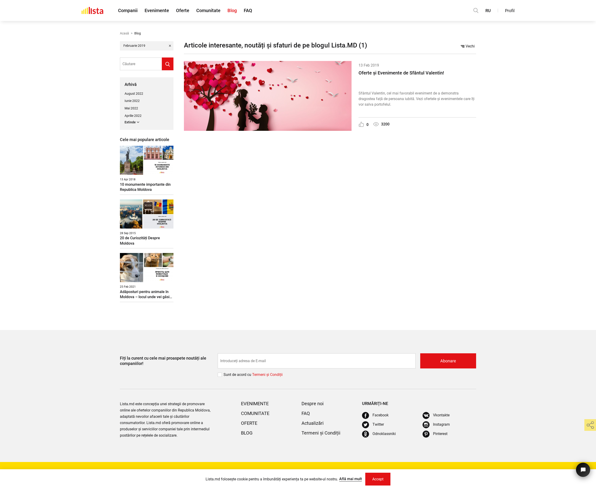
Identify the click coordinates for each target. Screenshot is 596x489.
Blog (232, 10)
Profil (510, 10)
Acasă (124, 33)
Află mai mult (350, 479)
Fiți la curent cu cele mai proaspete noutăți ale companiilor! (163, 361)
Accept (377, 479)
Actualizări (312, 423)
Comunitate (208, 10)
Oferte (182, 10)
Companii (128, 10)
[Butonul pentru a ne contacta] (583, 470)
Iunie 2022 (132, 101)
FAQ (248, 10)
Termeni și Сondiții (267, 374)
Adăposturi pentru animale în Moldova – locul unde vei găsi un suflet (144, 295)
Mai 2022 (131, 108)
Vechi (470, 46)
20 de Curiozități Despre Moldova (140, 240)
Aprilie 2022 (133, 116)
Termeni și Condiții (320, 433)
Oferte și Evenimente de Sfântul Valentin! (401, 73)
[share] (590, 425)
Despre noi (312, 403)
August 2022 (134, 93)
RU (488, 10)
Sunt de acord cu (238, 374)
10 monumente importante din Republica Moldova (145, 187)
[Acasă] (92, 10)
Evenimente (157, 10)
